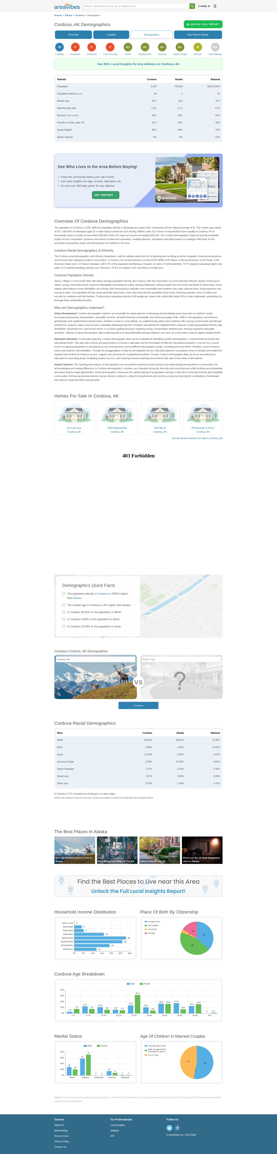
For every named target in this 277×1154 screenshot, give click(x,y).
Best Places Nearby (198, 34)
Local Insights (117, 1125)
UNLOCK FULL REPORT (204, 24)
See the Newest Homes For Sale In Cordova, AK (197, 438)
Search (58, 15)
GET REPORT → (105, 195)
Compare (138, 705)
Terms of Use (61, 1136)
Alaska (68, 15)
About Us (59, 1125)
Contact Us (60, 1146)
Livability (202, 6)
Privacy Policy (61, 1141)
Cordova (79, 15)
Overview (73, 34)
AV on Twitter (169, 1128)
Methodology (61, 1130)
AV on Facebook (177, 1128)
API (112, 1136)
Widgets (114, 1130)
